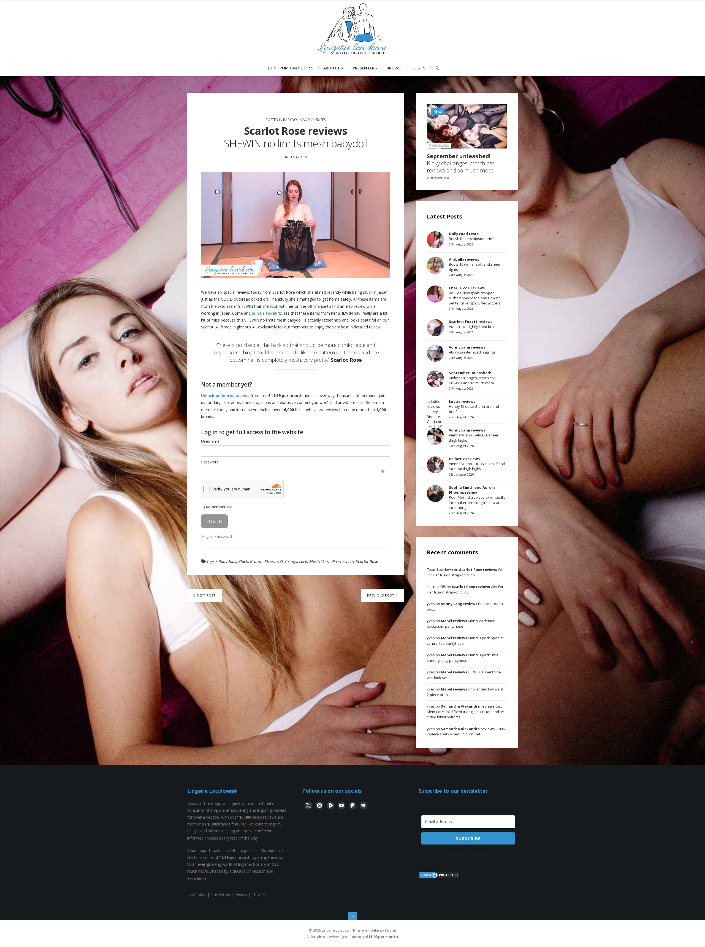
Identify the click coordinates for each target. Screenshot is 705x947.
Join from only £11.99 (290, 68)
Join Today (196, 894)
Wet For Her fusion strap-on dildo (466, 572)
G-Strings (288, 561)
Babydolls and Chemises (304, 119)
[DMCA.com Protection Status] (439, 877)
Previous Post (381, 595)
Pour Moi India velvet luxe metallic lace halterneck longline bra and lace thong (477, 497)
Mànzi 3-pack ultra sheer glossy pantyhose (462, 657)
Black (243, 561)
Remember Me (218, 506)
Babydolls (227, 561)
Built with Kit (468, 854)
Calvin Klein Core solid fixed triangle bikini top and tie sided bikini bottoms (466, 711)
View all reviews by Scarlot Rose (349, 561)
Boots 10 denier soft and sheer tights (475, 264)
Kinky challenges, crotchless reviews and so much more (461, 163)
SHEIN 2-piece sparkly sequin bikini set (466, 731)
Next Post (206, 595)
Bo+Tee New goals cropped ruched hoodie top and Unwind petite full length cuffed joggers (475, 295)
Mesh (314, 561)
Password (210, 462)
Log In (419, 68)
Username (210, 441)
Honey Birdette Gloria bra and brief (474, 406)
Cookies (258, 894)
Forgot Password (216, 536)
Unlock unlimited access (225, 395)
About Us (333, 68)
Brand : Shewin (264, 561)
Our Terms (220, 894)
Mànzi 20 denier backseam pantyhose (461, 623)
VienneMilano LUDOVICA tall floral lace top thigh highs (477, 463)
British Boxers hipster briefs (472, 236)
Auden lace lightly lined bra (471, 324)
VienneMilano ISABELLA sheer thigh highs (473, 435)
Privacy (240, 894)
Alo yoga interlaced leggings (472, 350)
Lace (303, 561)
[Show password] (383, 471)
